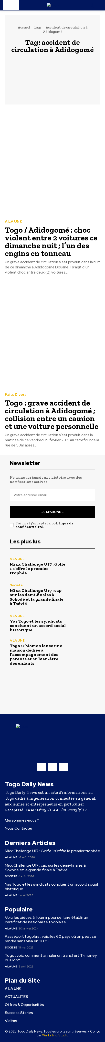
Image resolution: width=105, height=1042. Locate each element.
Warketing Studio (55, 1035)
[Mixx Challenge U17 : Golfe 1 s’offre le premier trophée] (82, 566)
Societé (16, 585)
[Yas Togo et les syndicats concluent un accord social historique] (82, 623)
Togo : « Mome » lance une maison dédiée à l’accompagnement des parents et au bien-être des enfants (36, 654)
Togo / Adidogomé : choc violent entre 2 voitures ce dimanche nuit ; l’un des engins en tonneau (51, 241)
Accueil (24, 27)
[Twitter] (63, 767)
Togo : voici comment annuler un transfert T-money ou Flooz (51, 958)
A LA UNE (13, 222)
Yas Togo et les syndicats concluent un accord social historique (38, 625)
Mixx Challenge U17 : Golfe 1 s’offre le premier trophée (37, 568)
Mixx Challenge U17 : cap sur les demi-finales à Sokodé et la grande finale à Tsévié (36, 597)
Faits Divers (15, 395)
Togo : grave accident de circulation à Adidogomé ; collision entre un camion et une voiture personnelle (51, 414)
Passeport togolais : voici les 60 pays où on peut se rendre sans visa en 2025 (50, 939)
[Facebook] (41, 767)
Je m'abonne (52, 512)
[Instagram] (52, 767)
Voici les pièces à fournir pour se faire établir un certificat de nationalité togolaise (46, 920)
